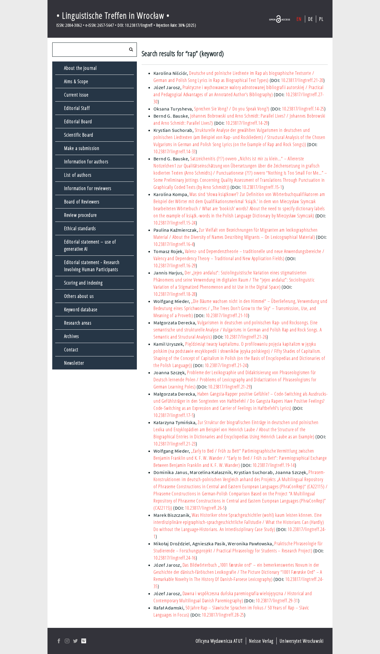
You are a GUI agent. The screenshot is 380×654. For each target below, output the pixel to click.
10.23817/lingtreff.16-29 (174, 265)
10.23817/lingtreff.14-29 (247, 123)
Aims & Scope (76, 81)
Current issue (76, 94)
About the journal (80, 68)
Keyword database (80, 309)
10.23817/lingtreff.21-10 (227, 315)
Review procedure (80, 215)
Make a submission (81, 148)
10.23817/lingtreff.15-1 (262, 187)
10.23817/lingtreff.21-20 (302, 80)
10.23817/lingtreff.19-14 (274, 465)
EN (299, 19)
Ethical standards (80, 228)
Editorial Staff (77, 108)
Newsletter (74, 363)
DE (310, 19)
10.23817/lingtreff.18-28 (174, 294)
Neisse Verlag (261, 641)
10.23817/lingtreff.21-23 (174, 443)
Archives (71, 336)
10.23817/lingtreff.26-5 (205, 508)
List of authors (77, 175)
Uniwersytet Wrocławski (302, 641)
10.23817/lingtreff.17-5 (173, 415)
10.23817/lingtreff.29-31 (277, 600)
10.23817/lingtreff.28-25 (223, 615)
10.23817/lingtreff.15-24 (174, 222)
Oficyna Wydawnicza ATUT (219, 641)
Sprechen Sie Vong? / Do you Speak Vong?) (231, 108)
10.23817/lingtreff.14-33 (174, 151)
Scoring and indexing (83, 282)
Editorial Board (78, 121)
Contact (71, 349)
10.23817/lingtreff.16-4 (173, 244)
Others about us (79, 296)
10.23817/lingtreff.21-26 (245, 337)
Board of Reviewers (81, 201)
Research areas (77, 323)
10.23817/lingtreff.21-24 (226, 365)
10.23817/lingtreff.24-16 (174, 558)
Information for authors (86, 161)
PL (321, 19)
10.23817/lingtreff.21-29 (229, 386)
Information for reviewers (87, 188)
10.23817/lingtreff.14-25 (303, 108)
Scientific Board (78, 135)
